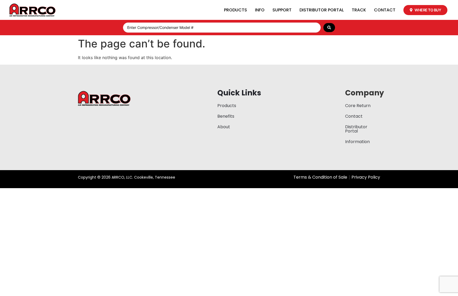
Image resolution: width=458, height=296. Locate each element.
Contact (384, 10)
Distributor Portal (322, 10)
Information (357, 142)
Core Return (358, 106)
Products (235, 10)
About (223, 127)
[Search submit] (329, 27)
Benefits (225, 116)
